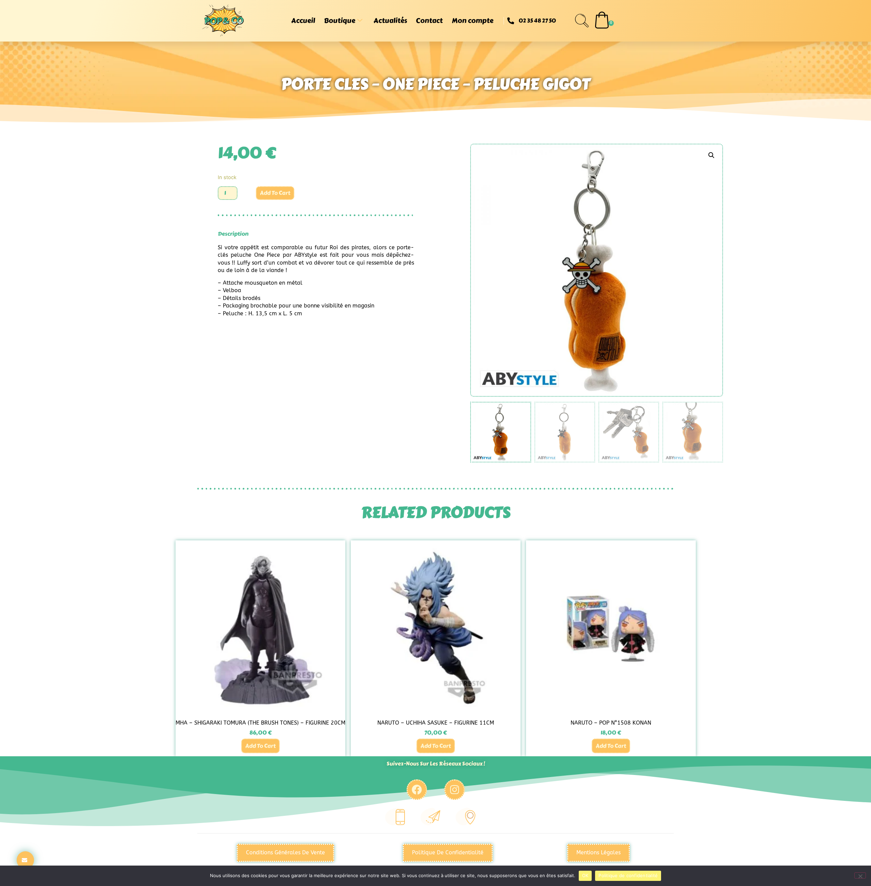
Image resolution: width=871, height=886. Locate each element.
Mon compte (472, 20)
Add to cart (275, 193)
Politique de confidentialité (628, 875)
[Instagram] (454, 789)
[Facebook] (417, 789)
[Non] (860, 875)
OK (585, 875)
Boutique (339, 20)
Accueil (303, 20)
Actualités (390, 20)
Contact (429, 20)
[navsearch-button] (582, 21)
